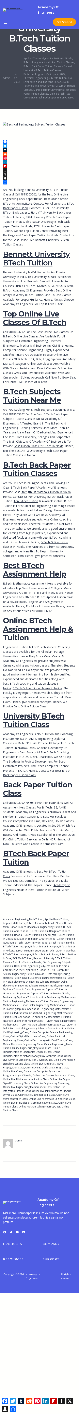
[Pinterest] (39, 158)
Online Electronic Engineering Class (23, 1044)
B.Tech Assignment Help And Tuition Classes (48, 62)
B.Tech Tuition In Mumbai (60, 950)
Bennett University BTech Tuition (36, 258)
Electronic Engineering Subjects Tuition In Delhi (40, 981)
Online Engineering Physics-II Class (31, 1048)
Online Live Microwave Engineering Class (52, 1099)
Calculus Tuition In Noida (27, 962)
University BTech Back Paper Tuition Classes (48, 97)
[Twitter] (39, 146)
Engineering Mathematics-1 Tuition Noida (37, 1020)
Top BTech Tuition (26, 501)
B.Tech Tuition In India (61, 942)
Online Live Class (12, 1071)
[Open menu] (5, 22)
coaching (18, 665)
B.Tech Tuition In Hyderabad (31, 942)
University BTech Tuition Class (33, 720)
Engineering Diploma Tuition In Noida (24, 997)
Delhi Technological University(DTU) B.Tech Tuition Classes (49, 85)
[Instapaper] (39, 170)
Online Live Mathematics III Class (36, 1095)
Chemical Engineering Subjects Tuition (45, 78)
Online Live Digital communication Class (26, 1079)
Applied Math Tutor (14, 923)
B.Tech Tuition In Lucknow (30, 950)
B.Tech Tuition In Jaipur (16, 946)
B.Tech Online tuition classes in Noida (37, 688)
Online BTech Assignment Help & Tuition (38, 629)
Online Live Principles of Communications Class (30, 1102)
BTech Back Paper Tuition (36, 857)
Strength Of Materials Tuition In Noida (46, 492)
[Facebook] (39, 142)
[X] (39, 174)
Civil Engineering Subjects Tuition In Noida (45, 966)
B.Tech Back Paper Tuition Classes (43, 66)
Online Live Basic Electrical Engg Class (46, 1067)
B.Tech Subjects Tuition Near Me (32, 396)
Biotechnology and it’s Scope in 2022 (44, 74)
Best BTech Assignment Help (34, 569)
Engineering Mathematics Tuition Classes (35, 1001)
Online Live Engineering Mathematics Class (27, 1087)
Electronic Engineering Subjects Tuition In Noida (30, 985)
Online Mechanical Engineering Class (39, 1106)
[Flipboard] (39, 166)
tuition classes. (40, 665)
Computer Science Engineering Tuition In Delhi (29, 970)
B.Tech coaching (20, 683)
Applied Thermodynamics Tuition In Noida (47, 58)
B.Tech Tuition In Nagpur (17, 954)
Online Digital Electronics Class (27, 1036)
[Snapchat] (39, 178)
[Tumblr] (39, 150)
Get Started (64, 22)
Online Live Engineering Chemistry (50, 1083)
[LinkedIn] (39, 162)
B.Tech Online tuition (54, 542)
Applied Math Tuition (56, 919)
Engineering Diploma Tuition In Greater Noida (43, 993)
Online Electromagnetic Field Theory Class (48, 1040)
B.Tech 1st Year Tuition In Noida (45, 923)
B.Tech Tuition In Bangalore (45, 931)
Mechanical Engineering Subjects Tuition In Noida (38, 1028)
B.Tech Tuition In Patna (45, 954)
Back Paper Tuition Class (37, 789)
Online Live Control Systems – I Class (53, 1075)
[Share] (39, 182)
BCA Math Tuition (22, 958)
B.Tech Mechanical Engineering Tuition (40, 927)
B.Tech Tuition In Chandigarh (40, 935)
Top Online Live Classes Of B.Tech (34, 318)
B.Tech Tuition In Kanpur (44, 946)
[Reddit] (39, 154)
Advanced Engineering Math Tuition (23, 919)
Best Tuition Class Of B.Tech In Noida (38, 446)
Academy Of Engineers (18, 871)
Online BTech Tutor (60, 93)
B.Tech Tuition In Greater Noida (37, 938)
